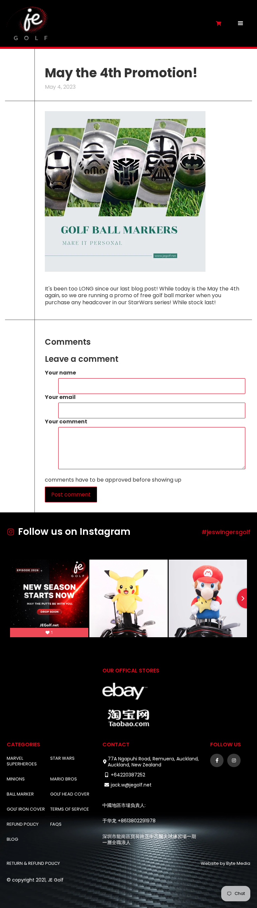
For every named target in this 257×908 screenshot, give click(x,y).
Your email (60, 397)
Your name (60, 373)
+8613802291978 (137, 820)
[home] (107, 23)
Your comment (66, 421)
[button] (241, 23)
